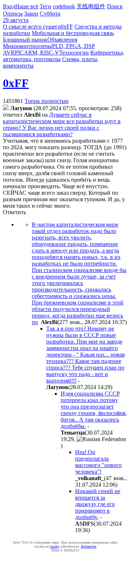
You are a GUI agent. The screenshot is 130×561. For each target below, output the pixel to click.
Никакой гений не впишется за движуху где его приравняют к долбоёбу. (97, 504)
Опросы (13, 13)
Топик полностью (47, 101)
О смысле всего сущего (32, 26)
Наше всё (26, 6)
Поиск (115, 6)
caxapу (55, 546)
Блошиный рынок (25, 39)
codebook (64, 6)
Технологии (74, 52)
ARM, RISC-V (41, 52)
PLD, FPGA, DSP (73, 46)
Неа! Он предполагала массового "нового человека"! (98, 462)
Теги (45, 6)
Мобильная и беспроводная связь (73, 33)
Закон (31, 13)
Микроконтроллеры (27, 46)
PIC (19, 52)
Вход (9, 6)
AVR (9, 52)
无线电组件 (91, 6)
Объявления (62, 39)
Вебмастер (88, 546)
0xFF (67, 26)
